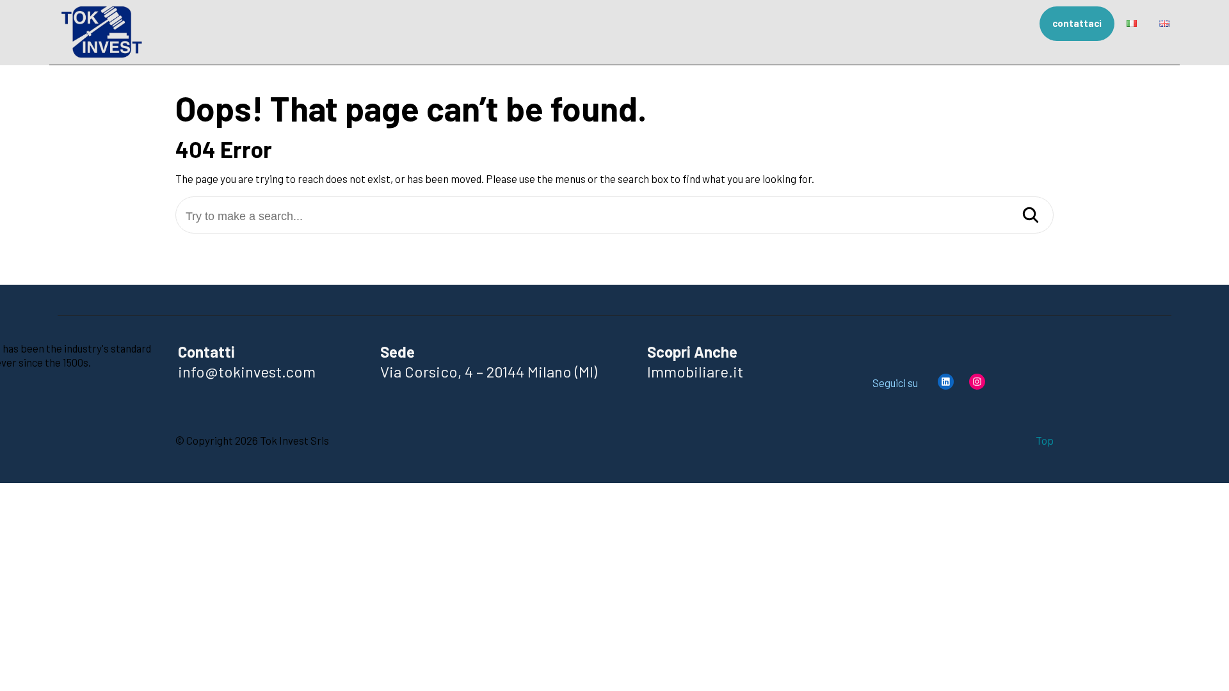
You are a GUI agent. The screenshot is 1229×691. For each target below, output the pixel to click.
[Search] (1030, 215)
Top (1045, 439)
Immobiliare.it (695, 371)
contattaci (1077, 23)
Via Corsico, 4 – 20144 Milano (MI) (488, 371)
